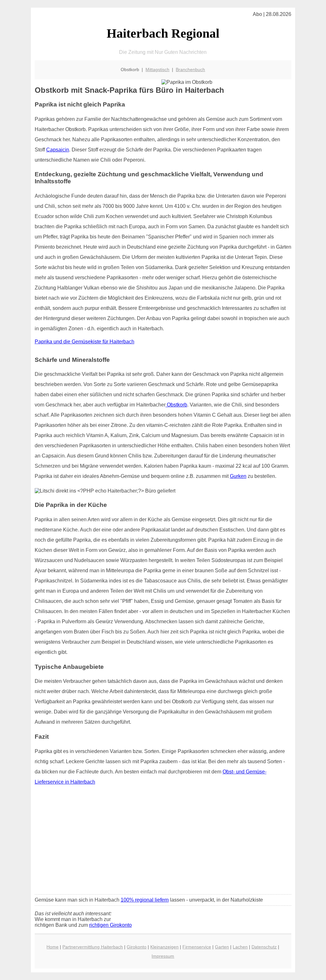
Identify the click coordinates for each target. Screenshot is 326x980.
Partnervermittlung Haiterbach (92, 946)
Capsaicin (57, 149)
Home (52, 946)
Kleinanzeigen (164, 946)
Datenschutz (264, 946)
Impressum (163, 956)
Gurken (238, 476)
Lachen (240, 946)
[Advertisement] (163, 842)
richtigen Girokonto (110, 925)
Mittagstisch (157, 69)
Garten (222, 946)
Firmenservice (196, 946)
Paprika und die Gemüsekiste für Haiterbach (84, 341)
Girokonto (136, 946)
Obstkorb (176, 404)
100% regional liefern (145, 900)
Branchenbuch (190, 69)
